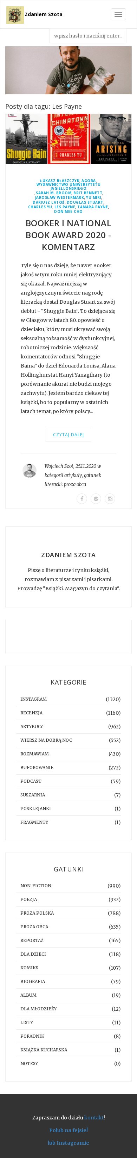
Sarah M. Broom (53, 193)
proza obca (75, 484)
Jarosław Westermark (59, 198)
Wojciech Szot (59, 466)
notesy (29, 1063)
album (28, 995)
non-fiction (35, 885)
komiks (29, 967)
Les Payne (65, 207)
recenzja (31, 712)
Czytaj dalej (68, 435)
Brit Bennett (87, 193)
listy (26, 1022)
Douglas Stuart (85, 202)
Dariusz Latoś (49, 202)
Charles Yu (40, 207)
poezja (28, 899)
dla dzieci (33, 954)
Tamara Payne (92, 207)
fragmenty (34, 822)
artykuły (73, 475)
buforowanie (36, 767)
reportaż (32, 940)
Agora (88, 181)
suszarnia (32, 794)
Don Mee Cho (68, 212)
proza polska (37, 913)
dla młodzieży (38, 1008)
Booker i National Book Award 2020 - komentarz (69, 235)
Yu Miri (93, 198)
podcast (30, 781)
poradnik (32, 1036)
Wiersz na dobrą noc (46, 740)
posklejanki (35, 808)
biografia (32, 981)
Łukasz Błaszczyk (59, 181)
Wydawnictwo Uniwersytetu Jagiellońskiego (68, 186)
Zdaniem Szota (44, 14)
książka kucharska (43, 1049)
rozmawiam (34, 753)
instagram (33, 699)
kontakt (94, 1118)
